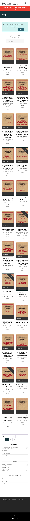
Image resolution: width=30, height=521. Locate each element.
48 (16, 37)
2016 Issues (6, 232)
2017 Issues (6, 71)
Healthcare (5, 455)
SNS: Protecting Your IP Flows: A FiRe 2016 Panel (8, 199)
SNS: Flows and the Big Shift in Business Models (22, 67)
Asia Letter (4, 466)
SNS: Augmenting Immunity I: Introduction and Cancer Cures (7, 167)
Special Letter (5, 470)
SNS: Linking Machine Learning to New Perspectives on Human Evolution (7, 100)
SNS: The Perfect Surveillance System (8, 67)
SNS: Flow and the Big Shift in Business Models (22, 353)
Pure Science (5, 457)
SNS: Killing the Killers (22, 198)
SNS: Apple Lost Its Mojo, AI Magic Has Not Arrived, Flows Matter (22, 99)
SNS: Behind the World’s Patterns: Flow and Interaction (8, 261)
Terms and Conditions (17, 499)
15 (18, 439)
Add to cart (5, 62)
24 (14, 37)
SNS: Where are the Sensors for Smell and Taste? (22, 417)
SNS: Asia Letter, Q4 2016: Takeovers (22, 385)
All (18, 37)
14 (14, 439)
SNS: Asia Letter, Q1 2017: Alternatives (8, 229)
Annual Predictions (7, 464)
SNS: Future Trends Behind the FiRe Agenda (8, 386)
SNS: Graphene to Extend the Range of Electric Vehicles (8, 322)
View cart (21, 29)
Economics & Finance (7, 448)
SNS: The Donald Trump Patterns (22, 166)
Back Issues (9, 71)
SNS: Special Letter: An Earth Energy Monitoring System (22, 133)
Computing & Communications (10, 447)
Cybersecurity (5, 467)
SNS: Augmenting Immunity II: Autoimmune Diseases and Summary (7, 134)
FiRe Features (5, 469)
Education (4, 450)
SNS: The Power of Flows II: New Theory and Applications (7, 418)
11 (3, 439)
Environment (5, 452)
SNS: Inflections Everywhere (22, 293)
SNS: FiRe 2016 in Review (8, 292)
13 (10, 439)
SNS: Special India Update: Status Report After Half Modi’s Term (7, 354)
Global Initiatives (6, 453)
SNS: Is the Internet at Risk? (22, 323)
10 (24, 436)
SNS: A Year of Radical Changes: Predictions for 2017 (22, 230)
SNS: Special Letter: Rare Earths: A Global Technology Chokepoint (22, 262)
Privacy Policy (6, 499)
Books (3, 478)
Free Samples (24, 170)
